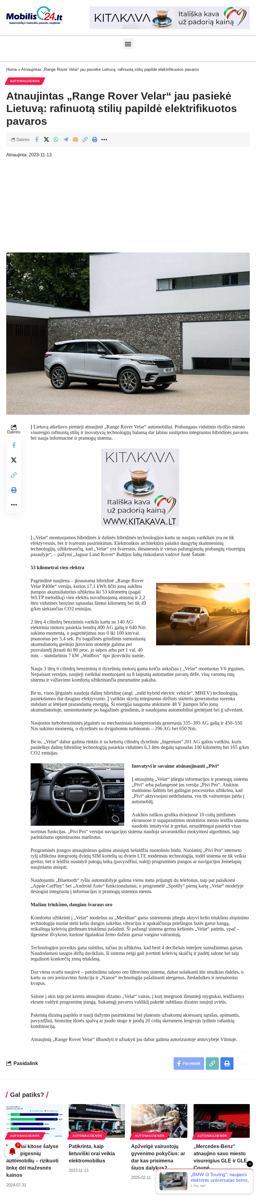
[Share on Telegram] (65, 139)
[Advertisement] (128, 205)
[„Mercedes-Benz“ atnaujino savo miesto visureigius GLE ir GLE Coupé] (222, 1121)
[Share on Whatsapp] (56, 139)
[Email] (75, 139)
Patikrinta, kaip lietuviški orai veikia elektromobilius (92, 1153)
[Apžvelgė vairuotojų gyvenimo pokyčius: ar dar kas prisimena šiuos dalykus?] (159, 1121)
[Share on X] (46, 139)
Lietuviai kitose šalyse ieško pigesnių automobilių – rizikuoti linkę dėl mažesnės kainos (32, 1161)
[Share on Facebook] (36, 139)
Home (11, 69)
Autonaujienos (25, 81)
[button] (128, 44)
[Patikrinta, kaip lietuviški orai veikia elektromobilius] (97, 1121)
